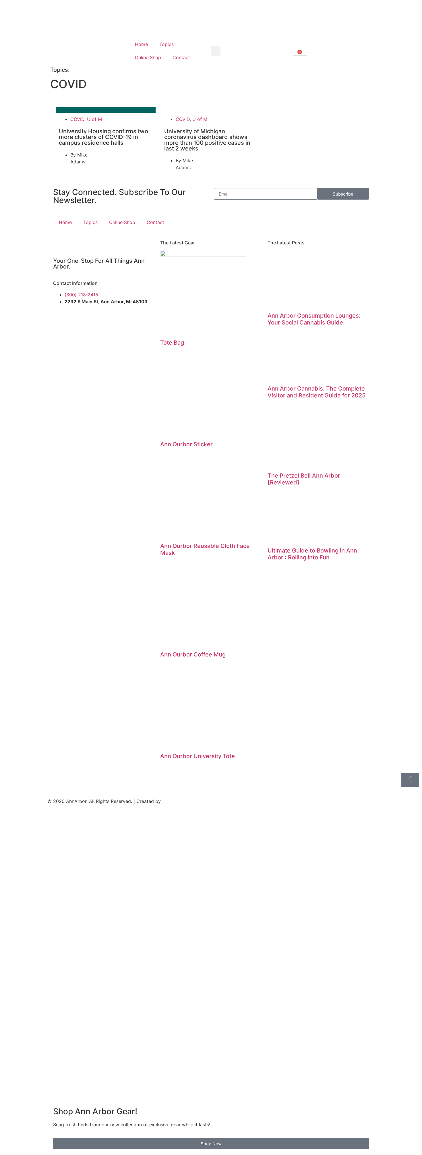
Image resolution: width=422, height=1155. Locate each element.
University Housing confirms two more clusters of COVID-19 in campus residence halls (103, 137)
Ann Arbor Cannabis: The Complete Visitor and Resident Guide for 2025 (316, 392)
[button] (215, 51)
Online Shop (148, 57)
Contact (181, 57)
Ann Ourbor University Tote (197, 756)
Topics (166, 44)
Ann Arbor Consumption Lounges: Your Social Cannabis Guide (314, 319)
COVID (77, 119)
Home (141, 44)
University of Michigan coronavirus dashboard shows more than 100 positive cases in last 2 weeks (207, 140)
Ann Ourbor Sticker (186, 444)
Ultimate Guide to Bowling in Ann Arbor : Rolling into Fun (312, 554)
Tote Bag (172, 342)
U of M (94, 119)
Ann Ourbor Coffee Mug (193, 654)
